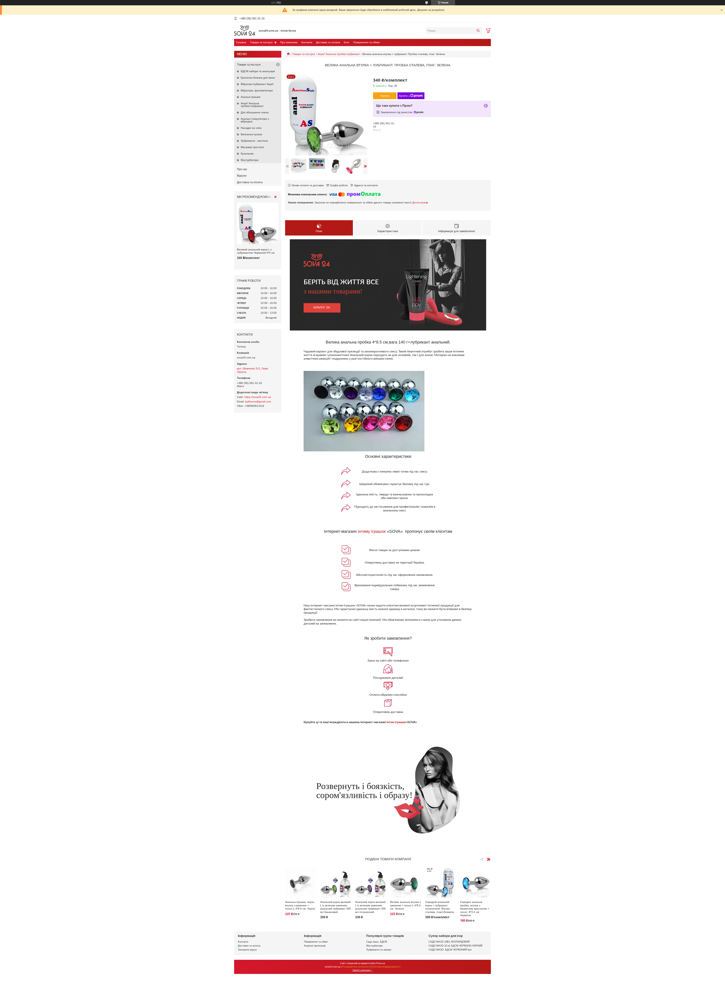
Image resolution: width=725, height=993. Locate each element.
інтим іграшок (396, 722)
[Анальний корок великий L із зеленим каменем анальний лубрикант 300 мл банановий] (335, 882)
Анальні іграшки (250, 96)
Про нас (242, 169)
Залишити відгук (247, 949)
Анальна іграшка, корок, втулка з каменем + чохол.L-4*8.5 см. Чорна (300, 905)
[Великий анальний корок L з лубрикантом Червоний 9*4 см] (257, 223)
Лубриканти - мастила (254, 140)
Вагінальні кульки (251, 134)
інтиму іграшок (372, 531)
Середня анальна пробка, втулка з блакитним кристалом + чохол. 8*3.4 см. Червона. (474, 908)
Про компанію (289, 42)
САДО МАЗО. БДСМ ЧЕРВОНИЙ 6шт (450, 949)
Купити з (404, 95)
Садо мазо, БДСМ (376, 941)
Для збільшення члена (254, 112)
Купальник (247, 153)
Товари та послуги (261, 42)
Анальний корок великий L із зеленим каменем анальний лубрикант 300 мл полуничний (370, 906)
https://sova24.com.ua (257, 396)
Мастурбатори (249, 159)
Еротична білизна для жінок (258, 77)
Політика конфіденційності (386, 966)
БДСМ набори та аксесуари (258, 71)
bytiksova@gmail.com (258, 401)
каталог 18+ (321, 307)
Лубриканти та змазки (378, 949)
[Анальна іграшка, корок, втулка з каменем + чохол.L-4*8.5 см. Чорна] (300, 882)
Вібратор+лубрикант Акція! (257, 84)
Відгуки (241, 175)
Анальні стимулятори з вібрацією (255, 120)
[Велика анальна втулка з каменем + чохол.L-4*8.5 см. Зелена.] (405, 882)
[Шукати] (478, 30)
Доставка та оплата (328, 42)
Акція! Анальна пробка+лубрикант (339, 54)
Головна (241, 42)
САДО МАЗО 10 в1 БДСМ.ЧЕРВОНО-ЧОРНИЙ (455, 945)
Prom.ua (380, 963)
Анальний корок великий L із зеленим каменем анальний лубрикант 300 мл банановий (335, 906)
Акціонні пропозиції (315, 945)
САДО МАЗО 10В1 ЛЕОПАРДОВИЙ (449, 941)
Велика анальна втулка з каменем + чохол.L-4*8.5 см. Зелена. (405, 905)
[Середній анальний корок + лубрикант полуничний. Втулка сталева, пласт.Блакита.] (440, 882)
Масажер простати (252, 147)
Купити (385, 95)
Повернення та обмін (366, 42)
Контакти (306, 42)
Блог (346, 42)
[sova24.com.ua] (245, 30)
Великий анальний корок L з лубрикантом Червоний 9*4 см (256, 251)
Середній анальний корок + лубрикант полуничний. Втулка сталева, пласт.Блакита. (440, 906)
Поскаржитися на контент (356, 966)
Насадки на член (251, 127)
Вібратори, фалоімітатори (257, 90)
